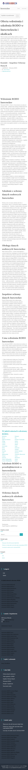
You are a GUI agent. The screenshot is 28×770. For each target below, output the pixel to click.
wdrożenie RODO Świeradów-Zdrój (10, 741)
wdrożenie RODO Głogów (7, 607)
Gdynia (3, 444)
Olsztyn (3, 456)
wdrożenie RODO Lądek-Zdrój (8, 651)
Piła (15, 438)
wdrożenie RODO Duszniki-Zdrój (9, 601)
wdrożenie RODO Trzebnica (8, 743)
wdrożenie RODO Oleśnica (8, 698)
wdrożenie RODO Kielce (7, 645)
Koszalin (4, 451)
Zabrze (16, 459)
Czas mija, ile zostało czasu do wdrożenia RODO (11, 547)
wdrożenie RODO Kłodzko (8, 647)
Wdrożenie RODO (7, 681)
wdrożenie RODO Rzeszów (8, 707)
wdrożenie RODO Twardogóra (8, 744)
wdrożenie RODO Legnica (7, 653)
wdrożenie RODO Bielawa (7, 586)
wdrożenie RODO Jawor (7, 632)
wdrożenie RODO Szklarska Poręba (10, 735)
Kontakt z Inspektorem (8, 683)
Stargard (17, 449)
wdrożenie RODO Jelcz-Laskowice (9, 634)
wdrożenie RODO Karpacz (7, 640)
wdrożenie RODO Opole (7, 702)
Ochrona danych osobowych (9, 674)
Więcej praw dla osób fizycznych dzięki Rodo (10, 543)
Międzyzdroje (5, 454)
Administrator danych (6, 625)
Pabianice (17, 436)
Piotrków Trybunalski (19, 439)
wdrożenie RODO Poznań (7, 706)
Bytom (3, 438)
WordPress (24, 767)
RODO (3, 558)
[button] (16, 16)
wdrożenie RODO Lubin (7, 655)
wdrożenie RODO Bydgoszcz (8, 596)
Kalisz (3, 447)
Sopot (16, 446)
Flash (10, 767)
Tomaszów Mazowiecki (20, 454)
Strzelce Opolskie (18, 451)
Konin (3, 449)
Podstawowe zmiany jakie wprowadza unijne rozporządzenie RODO (14, 545)
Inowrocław (4, 446)
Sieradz (16, 442)
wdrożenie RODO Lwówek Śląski (9, 691)
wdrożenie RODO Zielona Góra (9, 754)
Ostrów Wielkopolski (6, 459)
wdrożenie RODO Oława (7, 700)
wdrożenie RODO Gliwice (7, 605)
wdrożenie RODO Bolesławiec (8, 588)
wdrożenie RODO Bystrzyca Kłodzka (10, 597)
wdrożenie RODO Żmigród (8, 758)
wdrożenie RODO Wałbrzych (8, 746)
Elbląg (3, 441)
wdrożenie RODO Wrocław (8, 750)
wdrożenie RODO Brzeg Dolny (9, 594)
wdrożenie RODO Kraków (7, 649)
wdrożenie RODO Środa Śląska (9, 737)
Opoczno (4, 457)
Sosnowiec (17, 447)
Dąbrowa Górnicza (6, 439)
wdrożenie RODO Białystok (8, 584)
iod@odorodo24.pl (6, 71)
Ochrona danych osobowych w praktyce (15, 766)
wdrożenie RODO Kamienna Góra (9, 638)
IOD (3, 555)
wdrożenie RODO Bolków (7, 590)
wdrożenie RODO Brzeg (7, 592)
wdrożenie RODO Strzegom (8, 709)
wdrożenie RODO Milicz (7, 693)
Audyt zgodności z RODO (8, 676)
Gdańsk (3, 442)
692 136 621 (7, 69)
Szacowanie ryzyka (7, 686)
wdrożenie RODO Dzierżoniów (9, 603)
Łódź (3, 452)
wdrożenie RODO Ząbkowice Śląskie (10, 752)
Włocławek (17, 457)
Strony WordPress (5, 663)
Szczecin (17, 452)
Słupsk (16, 444)
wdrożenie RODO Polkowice (8, 704)
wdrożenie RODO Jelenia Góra (8, 636)
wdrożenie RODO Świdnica (8, 739)
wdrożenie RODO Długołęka (8, 599)
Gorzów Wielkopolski (7, 460)
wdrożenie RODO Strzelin (7, 711)
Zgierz (16, 460)
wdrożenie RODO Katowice (8, 641)
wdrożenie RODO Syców (7, 713)
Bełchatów (4, 436)
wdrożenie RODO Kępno (7, 643)
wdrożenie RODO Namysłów (8, 694)
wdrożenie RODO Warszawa (8, 748)
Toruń (16, 456)
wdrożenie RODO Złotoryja (8, 756)
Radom (16, 441)
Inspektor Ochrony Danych (9, 678)
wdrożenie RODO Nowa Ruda (8, 696)
